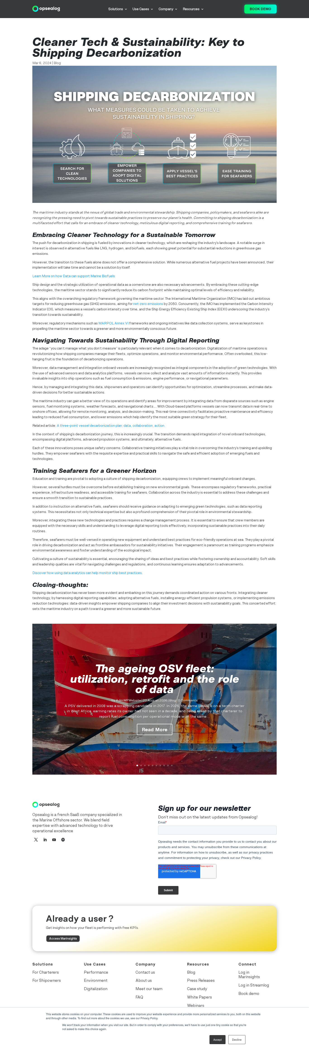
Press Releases (201, 980)
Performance (96, 972)
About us (143, 980)
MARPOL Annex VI (113, 323)
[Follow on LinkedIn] (45, 839)
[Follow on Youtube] (54, 839)
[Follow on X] (36, 839)
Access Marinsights (63, 938)
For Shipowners (46, 980)
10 (172, 765)
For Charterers (45, 972)
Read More (154, 729)
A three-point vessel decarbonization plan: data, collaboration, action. (111, 425)
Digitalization (95, 989)
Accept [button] (217, 1039)
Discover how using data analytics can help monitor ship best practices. (87, 573)
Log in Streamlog (253, 985)
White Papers (199, 997)
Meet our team (148, 989)
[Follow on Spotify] (63, 839)
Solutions (115, 9)
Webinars (195, 1005)
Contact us (145, 972)
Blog (57, 63)
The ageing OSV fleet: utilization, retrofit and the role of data (154, 678)
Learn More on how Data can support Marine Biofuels (73, 276)
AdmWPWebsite (128, 700)
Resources (191, 9)
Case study (197, 989)
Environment (95, 980)
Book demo (260, 9)
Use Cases (141, 9)
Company (166, 9)
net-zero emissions (148, 304)
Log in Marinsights (249, 974)
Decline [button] (237, 1039)
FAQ (139, 997)
